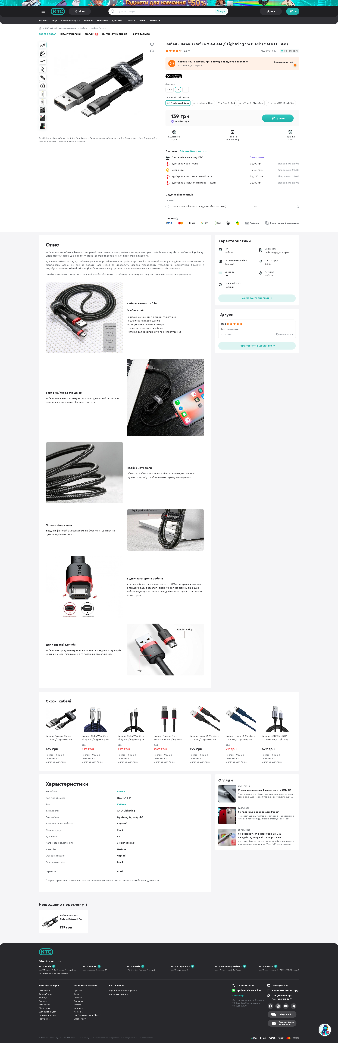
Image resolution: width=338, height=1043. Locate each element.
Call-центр (238, 995)
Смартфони (45, 991)
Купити (280, 118)
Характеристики (70, 34)
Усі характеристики (256, 298)
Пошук (221, 11)
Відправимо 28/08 (288, 164)
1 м (178, 90)
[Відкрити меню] (43, 11)
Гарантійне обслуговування (123, 991)
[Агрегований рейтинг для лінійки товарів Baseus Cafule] (174, 50)
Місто (81, 11)
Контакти (155, 20)
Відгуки (91, 34)
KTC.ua (58, 11)
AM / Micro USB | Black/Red (281, 103)
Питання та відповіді (115, 34)
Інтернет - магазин (85, 985)
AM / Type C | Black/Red (251, 103)
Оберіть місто (48, 961)
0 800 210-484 (246, 985)
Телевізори (44, 1005)
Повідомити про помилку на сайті (282, 997)
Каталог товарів (49, 985)
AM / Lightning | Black (178, 103)
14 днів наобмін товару (232, 138)
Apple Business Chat (249, 990)
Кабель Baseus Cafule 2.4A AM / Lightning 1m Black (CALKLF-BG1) (143, 28)
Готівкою (254, 223)
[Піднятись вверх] (312, 1030)
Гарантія (78, 998)
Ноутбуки (43, 998)
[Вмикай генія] (169, 3)
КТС (40, 28)
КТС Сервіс (116, 985)
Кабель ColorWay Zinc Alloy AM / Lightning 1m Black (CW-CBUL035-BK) (132, 738)
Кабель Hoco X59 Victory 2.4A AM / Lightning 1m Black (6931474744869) (204, 738)
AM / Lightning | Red (203, 103)
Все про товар (47, 34)
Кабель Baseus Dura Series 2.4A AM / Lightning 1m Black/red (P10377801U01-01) (169, 738)
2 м (185, 90)
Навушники (44, 1019)
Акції (54, 20)
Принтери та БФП (48, 1015)
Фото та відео (141, 34)
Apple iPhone (45, 994)
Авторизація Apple (118, 994)
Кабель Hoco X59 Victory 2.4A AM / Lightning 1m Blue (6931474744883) (240, 738)
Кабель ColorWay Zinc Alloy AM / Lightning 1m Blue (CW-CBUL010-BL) (95, 738)
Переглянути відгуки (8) (256, 345)
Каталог (43, 20)
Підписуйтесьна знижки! (286, 1023)
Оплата (131, 20)
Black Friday (80, 1019)
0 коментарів (286, 334)
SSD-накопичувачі (48, 1012)
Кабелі (83, 28)
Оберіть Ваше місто (192, 151)
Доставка (117, 20)
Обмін (142, 20)
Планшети (44, 1001)
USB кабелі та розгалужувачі (60, 28)
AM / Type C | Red (226, 103)
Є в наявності (291, 51)
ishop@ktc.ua (280, 985)
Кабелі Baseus (98, 28)
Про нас (88, 20)
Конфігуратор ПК (70, 20)
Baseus (121, 791)
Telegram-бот (285, 1014)
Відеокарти (44, 1008)
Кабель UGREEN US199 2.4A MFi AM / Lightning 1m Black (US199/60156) (277, 738)
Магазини (102, 20)
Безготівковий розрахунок (284, 223)
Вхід (272, 11)
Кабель (121, 804)
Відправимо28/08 (174, 138)
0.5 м (169, 90)
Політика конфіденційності (87, 1015)
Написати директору (285, 990)
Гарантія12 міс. (290, 138)
